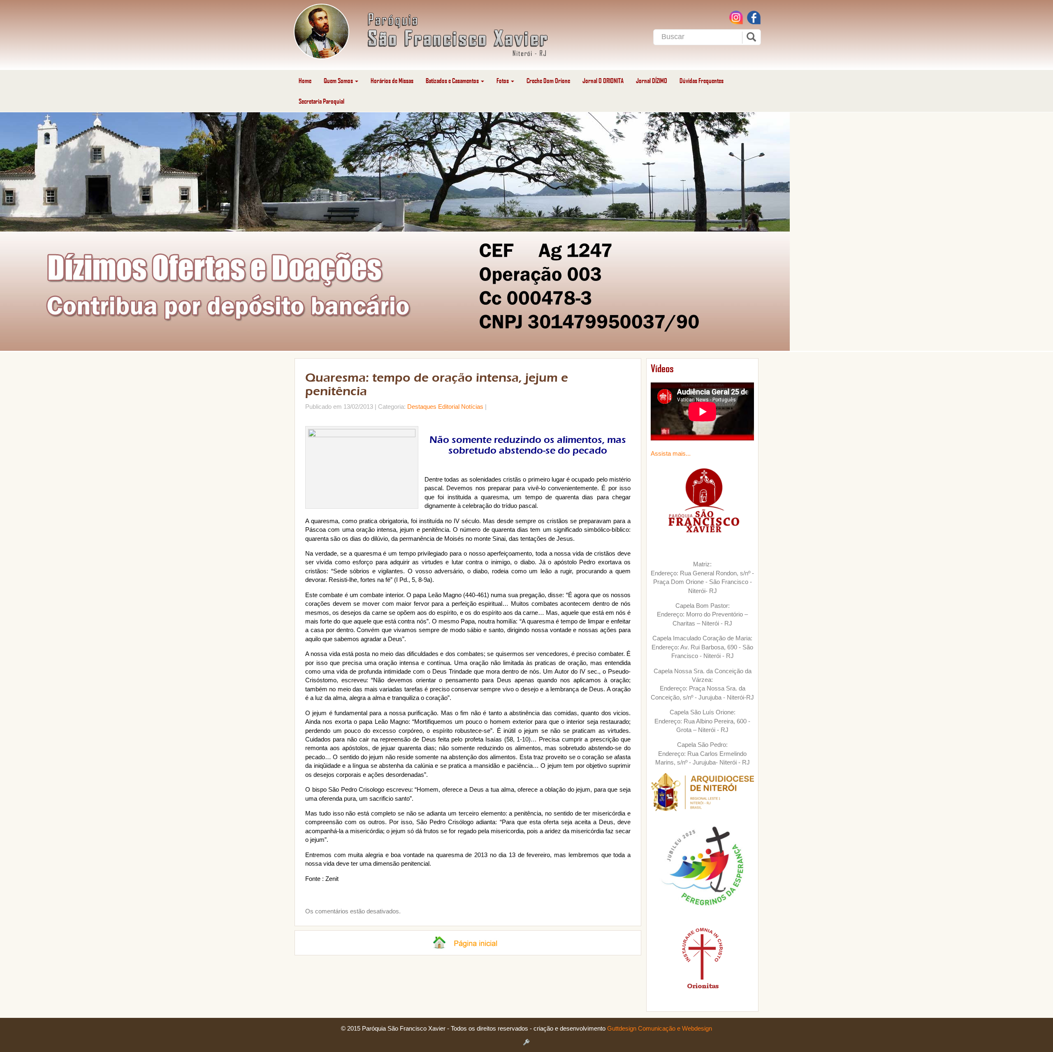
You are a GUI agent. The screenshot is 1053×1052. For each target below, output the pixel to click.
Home (305, 80)
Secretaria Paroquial (321, 101)
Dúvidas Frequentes (702, 80)
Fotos (503, 80)
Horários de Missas (392, 80)
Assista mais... (671, 453)
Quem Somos (339, 80)
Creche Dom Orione (548, 80)
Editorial (448, 406)
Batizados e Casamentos (453, 80)
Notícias (472, 406)
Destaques (421, 406)
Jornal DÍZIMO (651, 80)
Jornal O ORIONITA (603, 80)
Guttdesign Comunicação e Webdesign (659, 1028)
